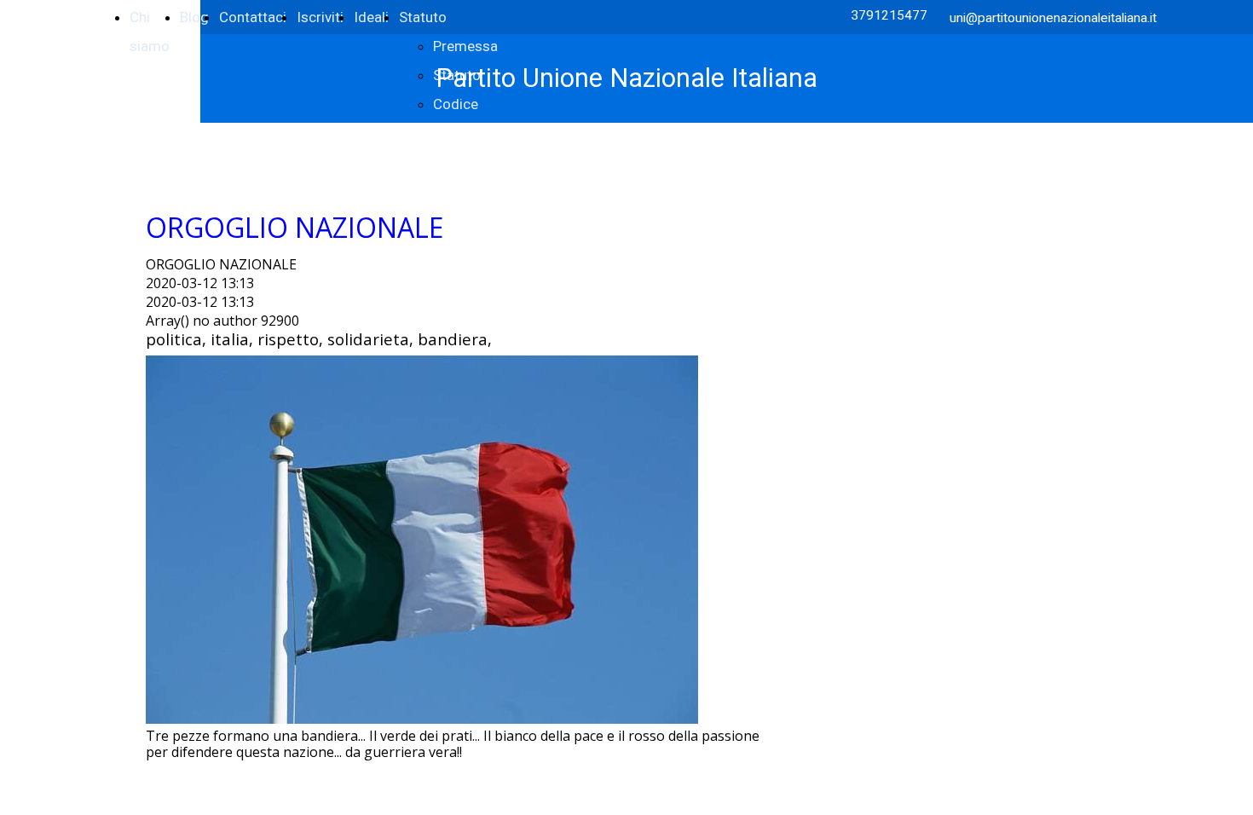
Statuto (423, 17)
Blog (194, 17)
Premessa (465, 46)
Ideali (371, 17)
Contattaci (252, 17)
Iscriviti (320, 17)
